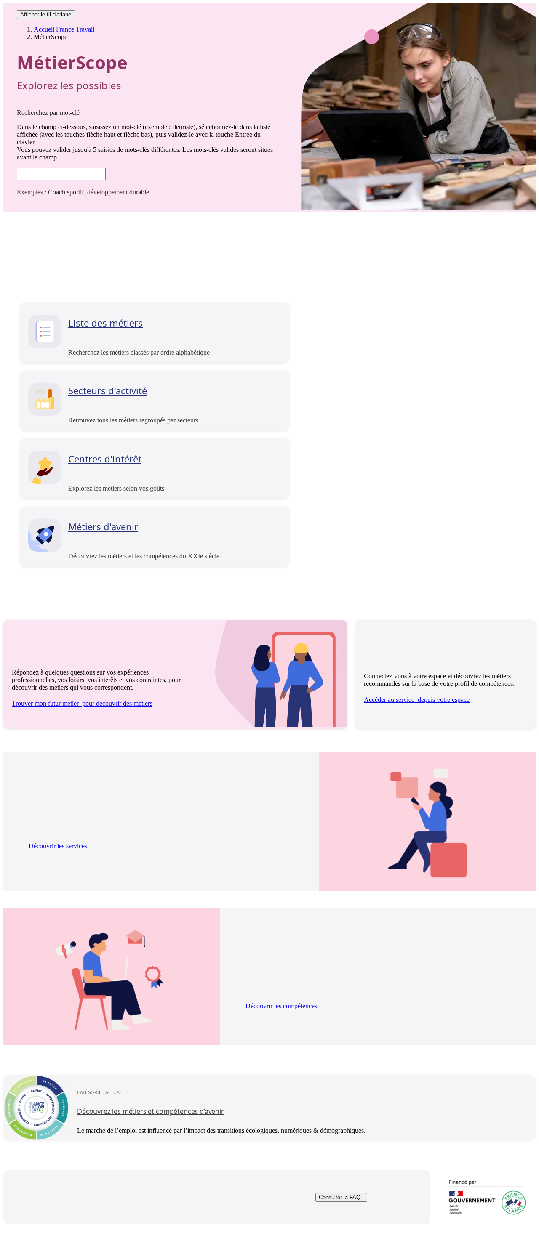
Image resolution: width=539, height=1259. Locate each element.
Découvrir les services (58, 846)
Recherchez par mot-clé (48, 112)
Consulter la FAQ (339, 1197)
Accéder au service (417, 699)
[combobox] (61, 174)
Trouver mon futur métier (82, 703)
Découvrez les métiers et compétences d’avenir (150, 1111)
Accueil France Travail (64, 29)
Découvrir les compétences (281, 1005)
